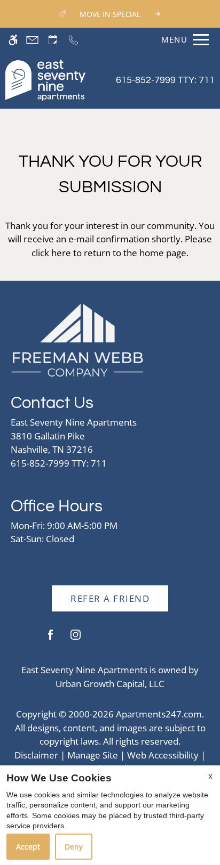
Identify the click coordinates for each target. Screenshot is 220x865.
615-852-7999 (165, 80)
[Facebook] (50, 639)
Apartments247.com (159, 714)
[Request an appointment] (53, 39)
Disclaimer (36, 755)
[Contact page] (32, 39)
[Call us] (73, 39)
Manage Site (92, 755)
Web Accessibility (163, 755)
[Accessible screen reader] (13, 39)
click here (51, 253)
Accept (28, 847)
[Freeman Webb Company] (77, 339)
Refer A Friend (110, 598)
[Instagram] (75, 639)
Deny (74, 847)
